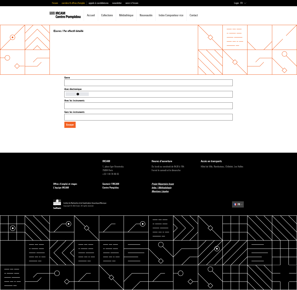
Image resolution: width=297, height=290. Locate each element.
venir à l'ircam (131, 3)
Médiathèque (126, 15)
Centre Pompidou (110, 187)
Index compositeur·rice (171, 15)
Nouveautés (146, 15)
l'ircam (55, 3)
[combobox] (148, 83)
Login (236, 3)
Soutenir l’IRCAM (110, 183)
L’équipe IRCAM (61, 187)
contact (194, 15)
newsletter (117, 3)
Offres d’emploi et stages (65, 183)
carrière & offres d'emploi (73, 3)
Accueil (91, 15)
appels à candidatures (98, 3)
